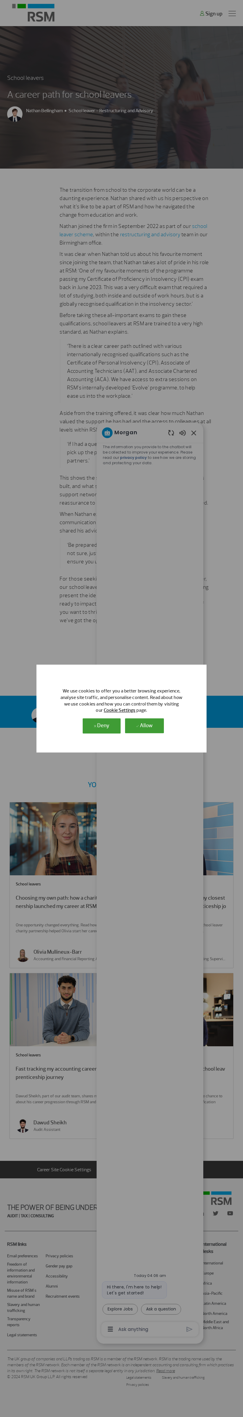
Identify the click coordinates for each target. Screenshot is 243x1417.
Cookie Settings (119, 710)
